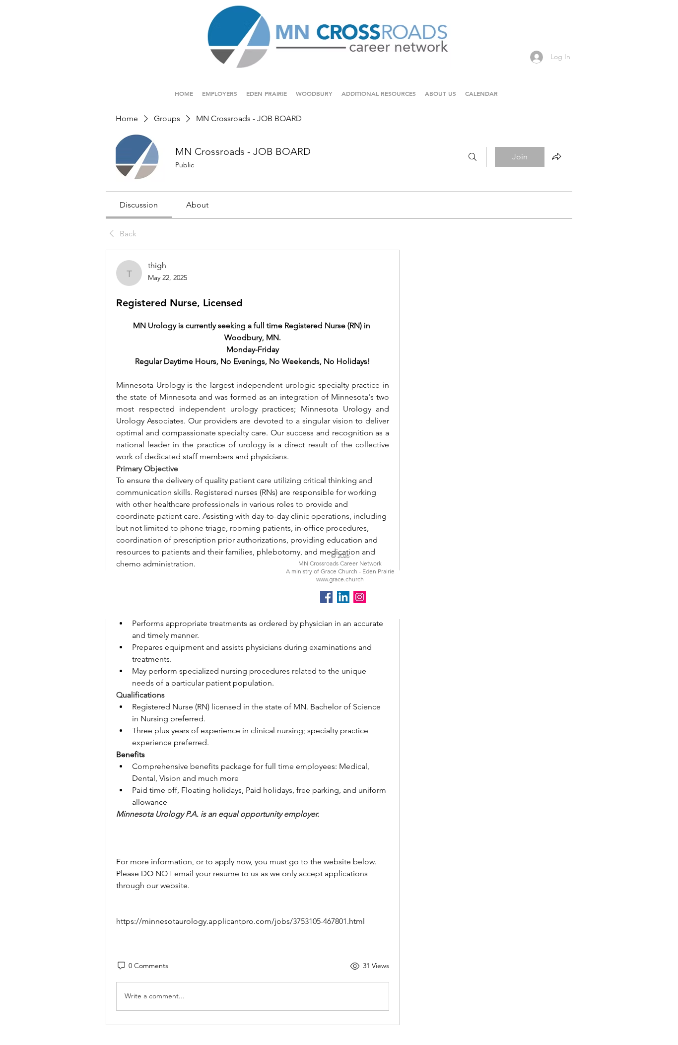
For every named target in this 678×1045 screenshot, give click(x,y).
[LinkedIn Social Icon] (343, 597)
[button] (266, 88)
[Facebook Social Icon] (326, 597)
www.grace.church (340, 579)
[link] (139, 204)
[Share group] (556, 156)
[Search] (472, 157)
